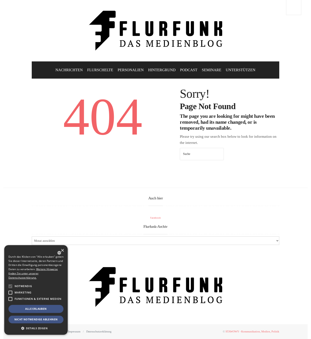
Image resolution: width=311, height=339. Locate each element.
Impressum (74, 331)
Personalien (131, 70)
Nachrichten (69, 70)
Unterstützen (240, 70)
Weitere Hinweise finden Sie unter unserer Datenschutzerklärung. (33, 273)
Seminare (211, 70)
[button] (10, 286)
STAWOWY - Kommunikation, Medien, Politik (252, 331)
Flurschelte (100, 70)
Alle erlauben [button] (36, 309)
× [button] (62, 250)
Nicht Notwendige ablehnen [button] (36, 319)
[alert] (36, 290)
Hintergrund (162, 70)
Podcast (188, 70)
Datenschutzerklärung (98, 331)
